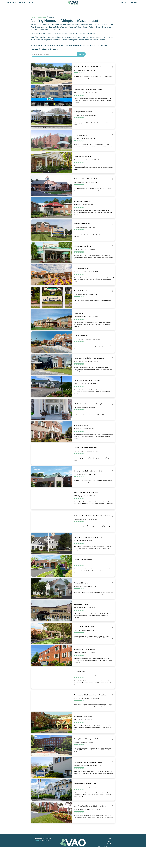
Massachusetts (41, 17)
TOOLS (31, 3)
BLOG (25, 3)
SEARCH (14, 3)
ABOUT (21, 3)
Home (33, 17)
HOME (9, 3)
